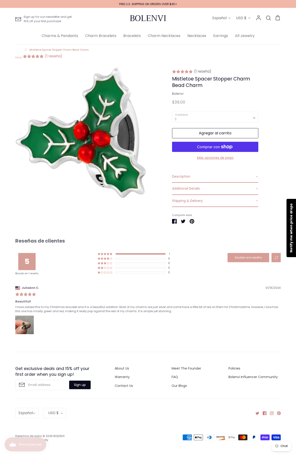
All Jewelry (245, 35)
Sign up (80, 384)
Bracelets (132, 35)
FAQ (175, 377)
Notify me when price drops (291, 228)
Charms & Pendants (60, 35)
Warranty (122, 377)
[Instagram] (270, 413)
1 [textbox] (175, 119)
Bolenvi (177, 93)
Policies (234, 368)
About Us (122, 368)
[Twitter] (255, 413)
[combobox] (215, 117)
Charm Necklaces (164, 35)
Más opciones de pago (215, 157)
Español (219, 18)
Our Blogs (179, 385)
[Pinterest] (277, 413)
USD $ (241, 18)
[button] (276, 257)
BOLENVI (148, 18)
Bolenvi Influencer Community (253, 377)
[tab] (215, 177)
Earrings (220, 35)
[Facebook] (262, 413)
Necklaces (196, 35)
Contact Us (124, 385)
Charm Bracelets (100, 35)
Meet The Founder (186, 368)
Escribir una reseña (248, 257)
